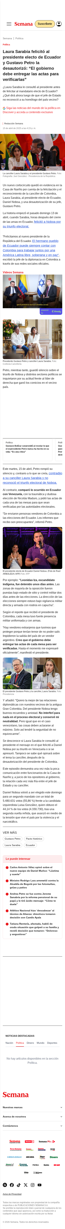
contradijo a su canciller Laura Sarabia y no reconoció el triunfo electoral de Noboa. (32, 478)
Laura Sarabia (12, 845)
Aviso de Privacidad (16, 1194)
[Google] (5, 1185)
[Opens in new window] (12, 1185)
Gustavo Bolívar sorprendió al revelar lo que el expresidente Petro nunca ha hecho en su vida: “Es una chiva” (27, 449)
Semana (7, 38)
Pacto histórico (34, 838)
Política (19, 38)
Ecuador (30, 845)
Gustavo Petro (12, 838)
